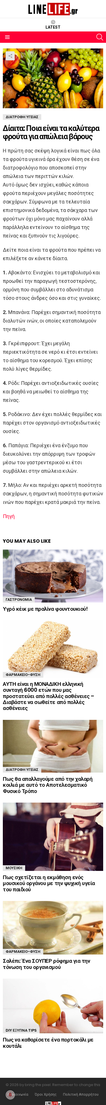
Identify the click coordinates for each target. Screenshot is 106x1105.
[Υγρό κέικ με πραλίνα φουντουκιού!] (53, 576)
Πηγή (9, 516)
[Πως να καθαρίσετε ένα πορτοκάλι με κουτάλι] (53, 1006)
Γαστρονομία (19, 599)
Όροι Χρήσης (46, 1094)
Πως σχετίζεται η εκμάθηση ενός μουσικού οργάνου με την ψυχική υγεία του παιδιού (49, 883)
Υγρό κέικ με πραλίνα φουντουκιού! (45, 609)
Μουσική (14, 868)
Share (10, 55)
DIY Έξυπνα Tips (21, 1030)
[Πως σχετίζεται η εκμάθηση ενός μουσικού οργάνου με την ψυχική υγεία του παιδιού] (53, 837)
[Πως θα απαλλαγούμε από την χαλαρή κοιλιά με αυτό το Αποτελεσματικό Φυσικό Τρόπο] (53, 746)
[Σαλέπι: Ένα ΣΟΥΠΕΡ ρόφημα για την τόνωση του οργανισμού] (53, 928)
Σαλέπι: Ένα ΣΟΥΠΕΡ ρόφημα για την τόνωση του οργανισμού (46, 964)
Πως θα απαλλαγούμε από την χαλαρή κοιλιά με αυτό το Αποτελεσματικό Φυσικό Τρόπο (47, 785)
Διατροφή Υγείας (22, 769)
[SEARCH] (99, 37)
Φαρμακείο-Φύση (23, 674)
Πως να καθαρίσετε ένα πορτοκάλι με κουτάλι (48, 1042)
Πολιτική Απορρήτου (81, 1094)
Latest (53, 27)
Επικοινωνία (18, 1094)
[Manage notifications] (10, 1094)
